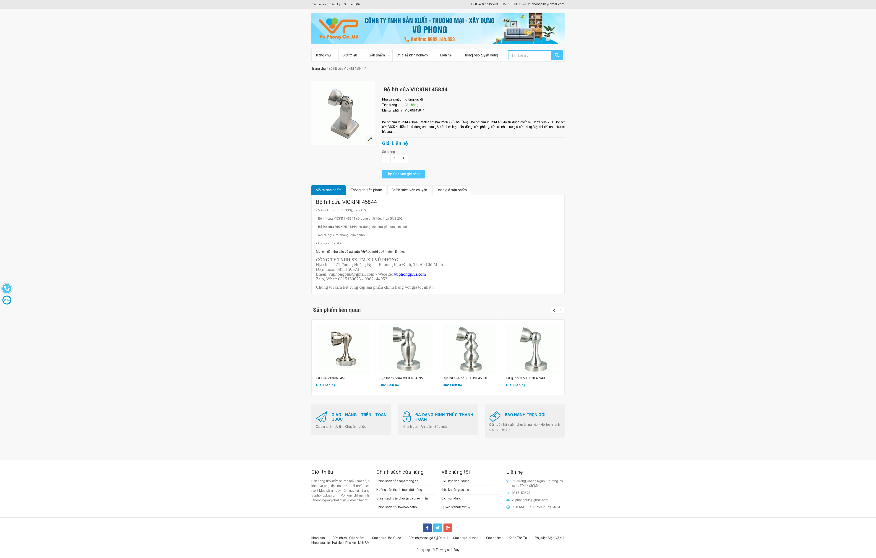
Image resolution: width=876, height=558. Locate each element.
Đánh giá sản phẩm (451, 190)
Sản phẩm (377, 55)
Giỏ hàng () (352, 4)
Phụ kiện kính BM (357, 543)
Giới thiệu (349, 55)
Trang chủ (323, 55)
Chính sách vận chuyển (409, 190)
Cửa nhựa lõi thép (465, 538)
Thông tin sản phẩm (366, 190)
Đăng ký (334, 4)
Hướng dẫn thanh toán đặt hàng (399, 490)
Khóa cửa (318, 538)
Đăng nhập (318, 4)
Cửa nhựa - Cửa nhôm (348, 538)
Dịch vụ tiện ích (452, 498)
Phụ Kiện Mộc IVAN (548, 538)
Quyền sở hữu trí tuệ (455, 507)
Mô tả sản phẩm (328, 190)
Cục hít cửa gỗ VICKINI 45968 (465, 378)
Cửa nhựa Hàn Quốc (386, 538)
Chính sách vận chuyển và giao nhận (402, 498)
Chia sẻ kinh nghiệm (412, 55)
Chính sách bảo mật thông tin (397, 481)
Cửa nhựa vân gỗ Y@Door (427, 538)
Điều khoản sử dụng (455, 481)
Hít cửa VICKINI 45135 (332, 378)
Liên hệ (445, 55)
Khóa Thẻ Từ (518, 538)
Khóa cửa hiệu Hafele (326, 543)
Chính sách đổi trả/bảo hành (396, 507)
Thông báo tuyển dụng (480, 55)
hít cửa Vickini (360, 251)
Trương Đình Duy (447, 550)
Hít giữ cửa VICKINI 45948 (525, 378)
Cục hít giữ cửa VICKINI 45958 (402, 378)
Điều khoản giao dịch (456, 490)
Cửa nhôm (493, 538)
